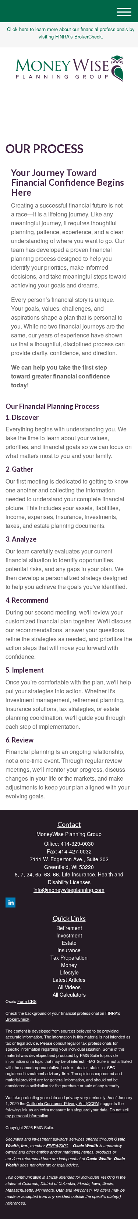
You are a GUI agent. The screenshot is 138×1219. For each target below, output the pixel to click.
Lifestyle (69, 972)
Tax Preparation (69, 957)
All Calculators (69, 994)
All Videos (69, 987)
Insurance (69, 950)
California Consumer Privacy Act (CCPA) (62, 1103)
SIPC (63, 1145)
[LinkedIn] (67, 98)
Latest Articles (69, 979)
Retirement (69, 928)
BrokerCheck (17, 1019)
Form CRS (26, 1001)
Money (69, 965)
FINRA (52, 1145)
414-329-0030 (73, 115)
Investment (69, 935)
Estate (69, 942)
